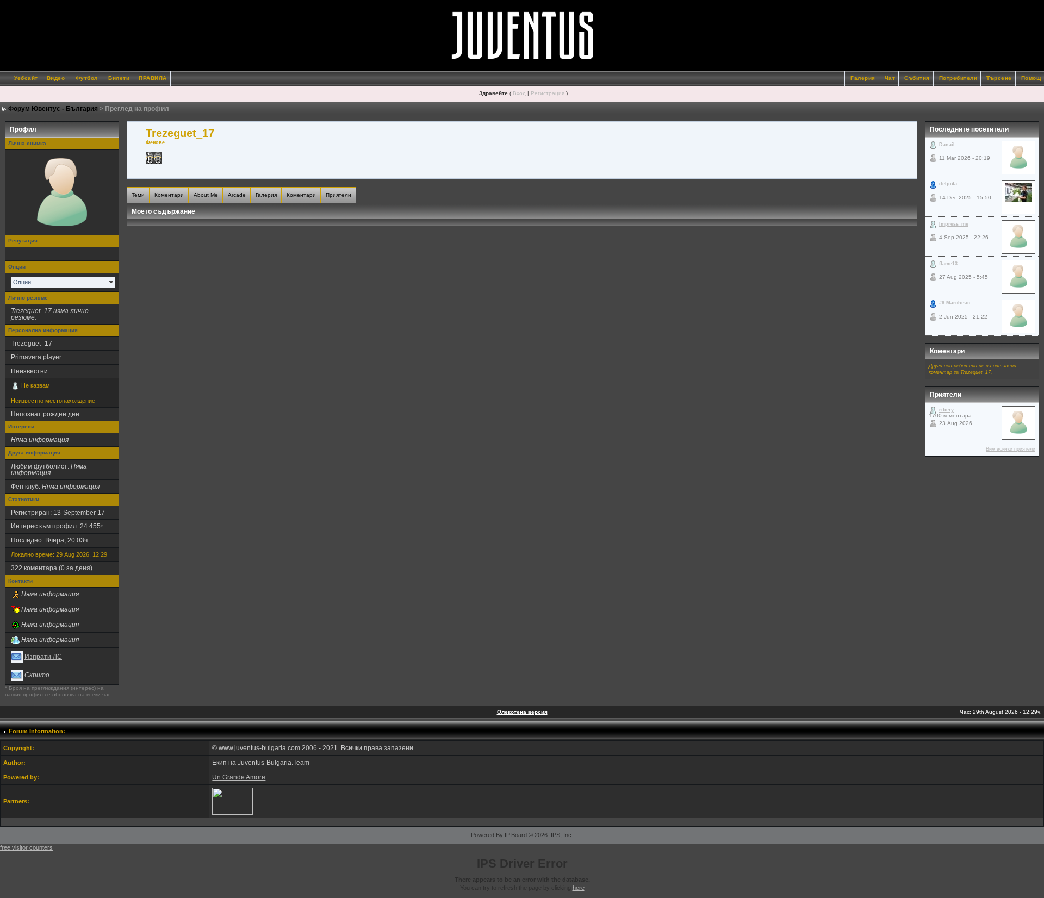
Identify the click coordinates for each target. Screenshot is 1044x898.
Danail (947, 144)
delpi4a (948, 183)
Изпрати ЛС (43, 656)
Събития (917, 78)
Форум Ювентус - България (53, 109)
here (579, 887)
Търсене (999, 78)
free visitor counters (26, 847)
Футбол (87, 78)
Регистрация (547, 93)
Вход (519, 93)
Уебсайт (26, 78)
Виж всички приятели (1010, 449)
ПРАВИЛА (153, 78)
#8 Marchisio (955, 302)
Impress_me (953, 224)
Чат (890, 78)
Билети (118, 78)
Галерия (862, 78)
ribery (946, 410)
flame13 (948, 263)
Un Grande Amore (238, 777)
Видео (56, 78)
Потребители (958, 78)
